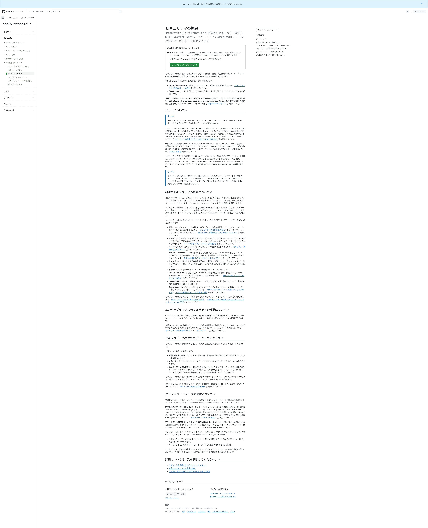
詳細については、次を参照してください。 (191, 459)
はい (171, 494)
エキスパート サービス (220, 512)
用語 (183, 512)
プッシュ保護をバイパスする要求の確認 (191, 292)
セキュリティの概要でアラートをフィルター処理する (195, 139)
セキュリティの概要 (27, 18)
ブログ (232, 512)
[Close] (421, 3)
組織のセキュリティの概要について (187, 192)
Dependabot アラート (217, 103)
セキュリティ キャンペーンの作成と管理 (187, 299)
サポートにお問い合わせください (224, 497)
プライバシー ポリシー (172, 498)
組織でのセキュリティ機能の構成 (182, 468)
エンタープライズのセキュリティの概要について (195, 309)
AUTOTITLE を (175, 151)
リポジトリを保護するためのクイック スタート (188, 465)
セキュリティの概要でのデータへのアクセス (193, 338)
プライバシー (191, 512)
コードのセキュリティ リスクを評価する (200, 244)
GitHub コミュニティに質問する (224, 493)
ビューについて (175, 110)
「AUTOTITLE (201, 330)
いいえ (181, 494)
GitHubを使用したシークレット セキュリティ (202, 258)
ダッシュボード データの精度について (189, 394)
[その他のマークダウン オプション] (277, 30)
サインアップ (419, 11)
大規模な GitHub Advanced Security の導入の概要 (189, 471)
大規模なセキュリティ (10, 18)
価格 (209, 512)
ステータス (202, 512)
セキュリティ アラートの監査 (203, 417)
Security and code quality (17, 23)
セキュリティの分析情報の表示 (212, 230)
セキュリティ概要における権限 (192, 386)
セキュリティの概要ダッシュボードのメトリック (217, 232)
